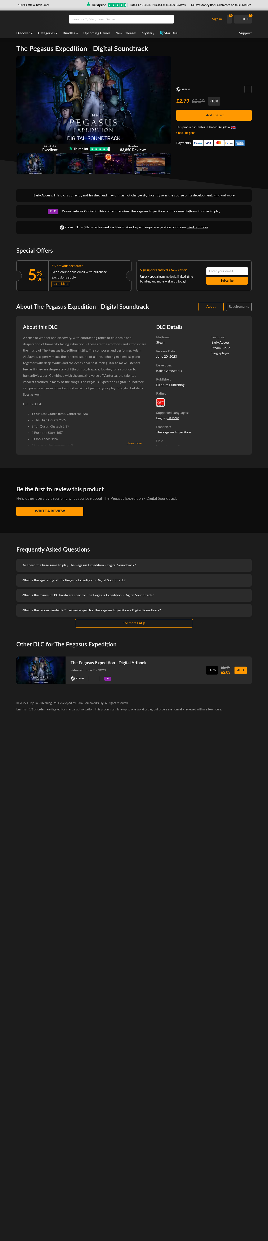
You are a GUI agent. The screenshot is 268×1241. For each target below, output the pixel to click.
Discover (23, 33)
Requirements (239, 306)
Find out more (224, 195)
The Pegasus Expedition (147, 211)
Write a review (50, 511)
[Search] (169, 19)
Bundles (69, 33)
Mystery (148, 33)
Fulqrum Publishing (170, 385)
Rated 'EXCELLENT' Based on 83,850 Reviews (158, 5)
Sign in (217, 19)
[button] (33, 5)
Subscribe (227, 280)
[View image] (74, 164)
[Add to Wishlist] (248, 89)
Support (245, 33)
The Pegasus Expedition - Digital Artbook (109, 663)
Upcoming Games (97, 33)
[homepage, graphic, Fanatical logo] (39, 19)
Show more (134, 443)
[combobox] (138, 19)
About (211, 306)
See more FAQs (134, 623)
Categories (46, 33)
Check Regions (185, 133)
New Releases (126, 33)
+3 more (173, 418)
